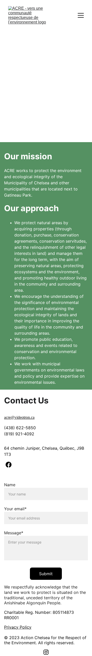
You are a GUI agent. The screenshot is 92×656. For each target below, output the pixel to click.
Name (9, 484)
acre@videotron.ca (19, 417)
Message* (13, 532)
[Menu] (81, 15)
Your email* (15, 508)
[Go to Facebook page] (9, 465)
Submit (46, 573)
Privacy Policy (17, 627)
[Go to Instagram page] (46, 652)
